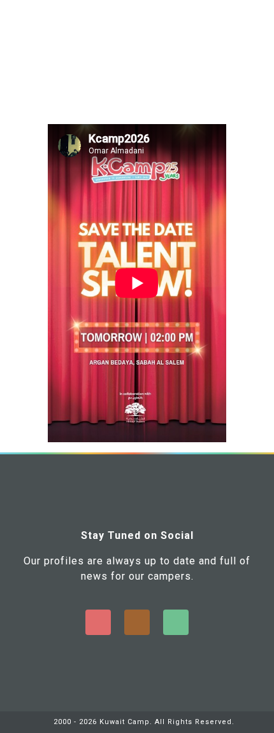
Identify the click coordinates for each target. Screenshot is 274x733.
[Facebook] (98, 622)
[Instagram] (137, 622)
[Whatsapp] (176, 622)
